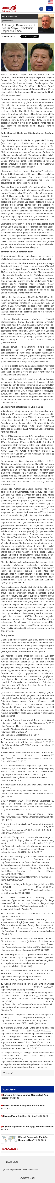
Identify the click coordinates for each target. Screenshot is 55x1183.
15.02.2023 (33, 1138)
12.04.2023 (23, 1107)
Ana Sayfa (13, 1161)
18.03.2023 (25, 1115)
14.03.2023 (27, 1128)
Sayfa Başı (29, 1177)
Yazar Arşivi (9, 1089)
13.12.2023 (25, 1096)
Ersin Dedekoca (9, 16)
